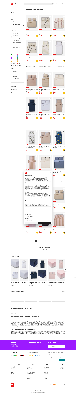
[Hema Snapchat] (18, 355)
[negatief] (46, 250)
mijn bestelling (13, 344)
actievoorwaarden (46, 374)
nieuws (28, 379)
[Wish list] (62, 4)
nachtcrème (13, 333)
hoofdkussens (27, 297)
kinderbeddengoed (42, 297)
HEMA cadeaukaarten (30, 374)
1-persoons (12, 10)
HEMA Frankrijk (61, 368)
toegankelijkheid (35, 384)
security (30, 384)
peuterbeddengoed (55, 297)
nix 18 (52, 384)
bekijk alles (63, 291)
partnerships (45, 377)
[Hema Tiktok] (22, 355)
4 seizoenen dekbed (20, 324)
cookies (48, 384)
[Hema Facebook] (11, 355)
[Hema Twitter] (13, 355)
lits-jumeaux (13, 13)
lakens (53, 294)
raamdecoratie (13, 373)
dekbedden (26, 294)
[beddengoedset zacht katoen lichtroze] (56, 272)
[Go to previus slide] (10, 269)
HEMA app (29, 366)
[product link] (32, 23)
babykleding (12, 368)
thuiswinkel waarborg (60, 384)
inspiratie (28, 378)
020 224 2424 (31, 344)
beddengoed (13, 369)
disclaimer (25, 384)
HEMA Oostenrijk (61, 369)
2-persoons (12, 12)
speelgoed (12, 374)
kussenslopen (13, 297)
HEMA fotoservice (30, 373)
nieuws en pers (46, 369)
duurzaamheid (46, 368)
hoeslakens (12, 294)
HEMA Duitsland (61, 367)
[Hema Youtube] (23, 355)
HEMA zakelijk (46, 372)
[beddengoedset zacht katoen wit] (19, 272)
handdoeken (12, 372)
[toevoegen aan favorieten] (36, 16)
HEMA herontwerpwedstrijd (31, 372)
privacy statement (20, 384)
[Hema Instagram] (16, 355)
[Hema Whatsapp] (15, 355)
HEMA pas (28, 367)
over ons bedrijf (46, 366)
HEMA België (61, 366)
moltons (40, 294)
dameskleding (13, 366)
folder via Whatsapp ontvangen (32, 369)
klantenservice (46, 373)
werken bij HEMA (46, 367)
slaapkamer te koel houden (33, 326)
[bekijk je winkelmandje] (64, 4)
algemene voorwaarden (42, 384)
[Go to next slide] (65, 269)
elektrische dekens (25, 332)
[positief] (44, 250)
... (46, 241)
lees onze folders (30, 368)
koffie (11, 377)
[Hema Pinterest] (20, 355)
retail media (45, 378)
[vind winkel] (64, 346)
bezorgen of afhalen (14, 345)
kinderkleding (13, 367)
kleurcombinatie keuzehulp (17, 24)
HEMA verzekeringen (30, 377)
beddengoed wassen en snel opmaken (17, 21)
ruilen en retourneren (14, 346)
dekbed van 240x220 (17, 323)
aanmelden (62, 360)
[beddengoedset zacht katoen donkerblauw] (38, 272)
